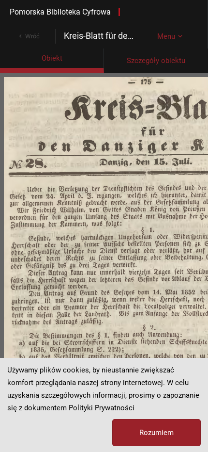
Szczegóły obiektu (156, 60)
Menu (166, 36)
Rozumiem (156, 432)
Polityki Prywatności (101, 408)
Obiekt (52, 58)
